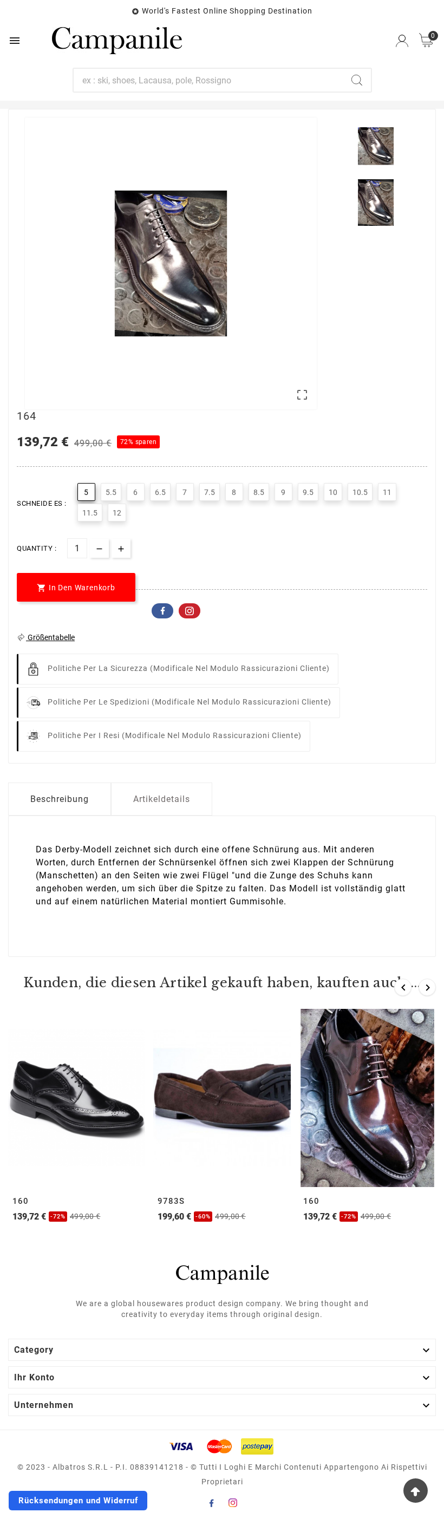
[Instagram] (233, 1503)
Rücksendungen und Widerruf (78, 1500)
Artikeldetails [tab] (161, 799)
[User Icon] (402, 41)
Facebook (162, 610)
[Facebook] (211, 1503)
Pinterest (189, 610)
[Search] (356, 80)
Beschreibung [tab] (59, 799)
